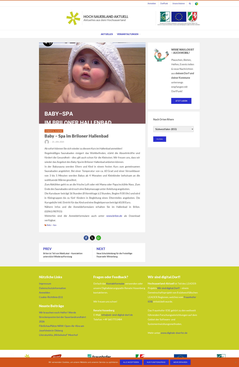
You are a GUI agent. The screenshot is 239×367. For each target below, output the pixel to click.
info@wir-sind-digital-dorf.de (117, 314)
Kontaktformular (115, 283)
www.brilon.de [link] (114, 215)
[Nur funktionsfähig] (235, 362)
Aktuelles (107, 34)
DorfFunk (164, 3)
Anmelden (152, 3)
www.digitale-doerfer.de (174, 332)
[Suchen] (190, 3)
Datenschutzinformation (52, 288)
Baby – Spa (51, 225)
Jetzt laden (181, 101)
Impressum (45, 283)
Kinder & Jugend (53, 131)
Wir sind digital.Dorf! (168, 288)
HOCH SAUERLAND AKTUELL (106, 18)
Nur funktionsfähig (156, 362)
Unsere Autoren (178, 3)
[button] (86, 237)
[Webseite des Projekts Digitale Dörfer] (196, 3)
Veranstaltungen (127, 34)
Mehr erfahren (180, 362)
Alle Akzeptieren (131, 362)
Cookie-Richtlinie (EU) (51, 297)
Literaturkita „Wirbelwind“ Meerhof (58, 334)
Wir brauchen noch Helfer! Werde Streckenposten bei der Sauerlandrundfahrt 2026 (62, 317)
